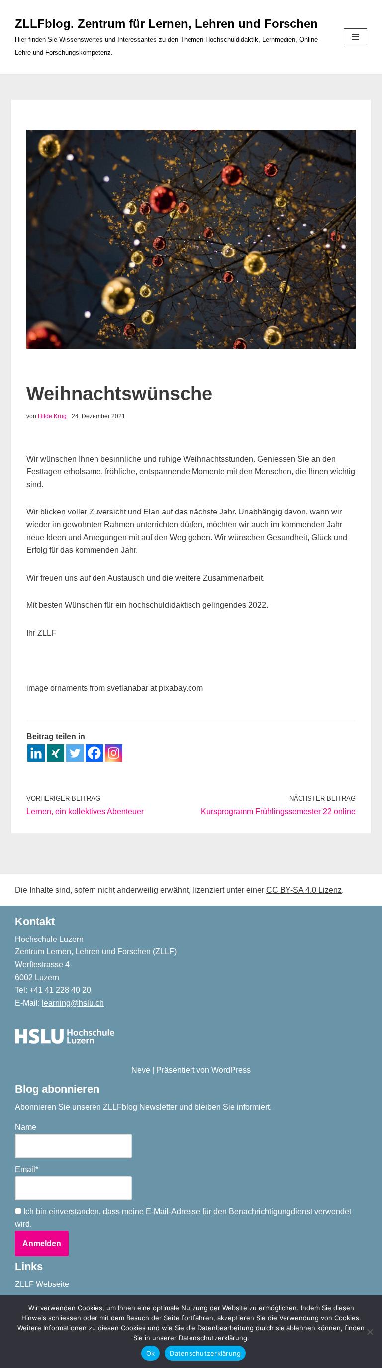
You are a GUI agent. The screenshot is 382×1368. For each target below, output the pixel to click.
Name (25, 1127)
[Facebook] (94, 753)
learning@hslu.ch (73, 1003)
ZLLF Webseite (42, 1284)
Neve (140, 1070)
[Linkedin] (36, 753)
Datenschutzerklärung (205, 1353)
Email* (26, 1169)
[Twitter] (75, 753)
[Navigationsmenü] (355, 36)
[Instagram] (113, 753)
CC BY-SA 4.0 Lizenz (304, 890)
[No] (370, 1332)
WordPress (231, 1070)
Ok (150, 1353)
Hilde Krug (52, 416)
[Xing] (55, 753)
